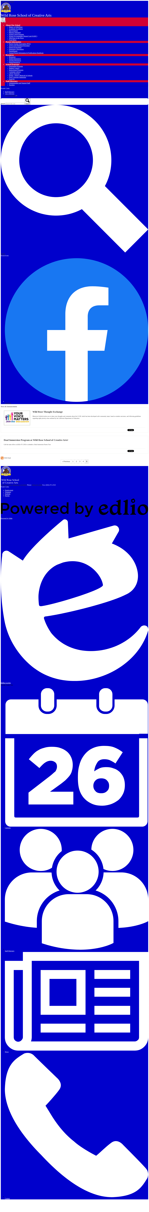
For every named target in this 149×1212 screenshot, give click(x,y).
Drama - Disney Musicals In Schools (20, 75)
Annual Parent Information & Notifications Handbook (26, 53)
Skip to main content (7, 2)
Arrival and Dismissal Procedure (19, 46)
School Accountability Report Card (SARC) (23, 36)
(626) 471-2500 (37, 485)
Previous (67, 461)
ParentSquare (13, 51)
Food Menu (12, 40)
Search (3, 104)
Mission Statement (15, 32)
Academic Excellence (16, 29)
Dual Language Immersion (17, 77)
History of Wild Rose (16, 27)
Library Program (14, 74)
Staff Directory (9, 92)
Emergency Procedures (16, 49)
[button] (13, 25)
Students (7, 494)
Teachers (12, 85)
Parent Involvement (15, 47)
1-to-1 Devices (9, 94)
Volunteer (8, 492)
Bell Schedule (13, 31)
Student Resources (15, 59)
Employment (9, 490)
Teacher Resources (15, 60)
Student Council (14, 68)
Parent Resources (14, 62)
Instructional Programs (16, 70)
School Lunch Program (16, 34)
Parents (7, 496)
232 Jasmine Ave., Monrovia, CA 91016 (14, 485)
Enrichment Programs (16, 66)
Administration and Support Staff (19, 83)
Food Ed (11, 79)
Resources (12, 57)
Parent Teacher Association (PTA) (20, 44)
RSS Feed (7, 458)
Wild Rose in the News (16, 38)
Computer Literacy (15, 72)
